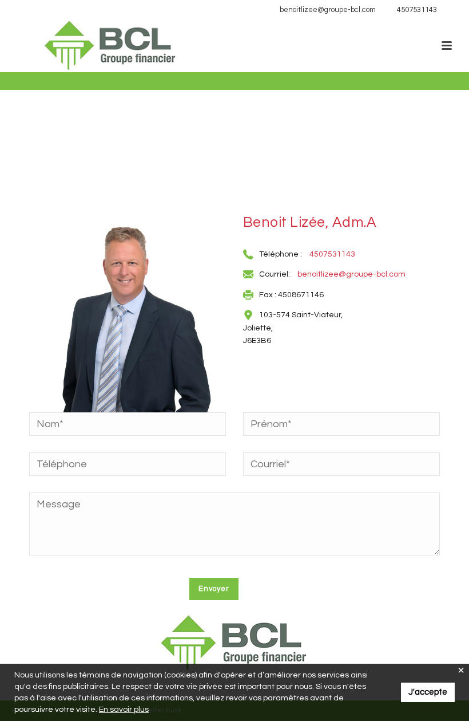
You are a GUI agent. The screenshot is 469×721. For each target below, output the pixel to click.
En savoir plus (124, 710)
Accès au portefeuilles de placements (84, 10)
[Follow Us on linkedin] (452, 10)
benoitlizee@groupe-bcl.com (328, 10)
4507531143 (417, 10)
